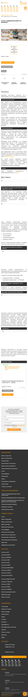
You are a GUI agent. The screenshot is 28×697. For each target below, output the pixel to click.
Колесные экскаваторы (7, 532)
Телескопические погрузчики (9, 468)
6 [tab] (15, 400)
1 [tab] (4, 400)
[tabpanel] (14, 381)
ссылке (17, 172)
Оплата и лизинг (5, 632)
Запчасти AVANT (5, 555)
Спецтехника (6, 452)
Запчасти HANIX (5, 565)
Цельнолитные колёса (7, 509)
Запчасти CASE (5, 560)
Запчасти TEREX (5, 584)
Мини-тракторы (5, 524)
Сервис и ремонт (7, 513)
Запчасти (4, 549)
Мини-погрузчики (6, 455)
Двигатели (4, 542)
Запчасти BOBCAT (6, 557)
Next (26, 381)
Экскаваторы (5, 461)
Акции (3, 616)
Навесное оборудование (9, 490)
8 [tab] (19, 400)
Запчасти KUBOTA (6, 570)
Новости (3, 629)
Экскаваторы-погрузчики (8, 463)
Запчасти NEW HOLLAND (8, 579)
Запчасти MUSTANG (6, 575)
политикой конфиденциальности (7, 695)
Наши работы (5, 614)
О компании (4, 606)
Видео (3, 637)
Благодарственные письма (8, 627)
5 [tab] (13, 400)
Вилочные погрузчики (7, 527)
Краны (3, 479)
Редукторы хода (5, 594)
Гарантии (3, 622)
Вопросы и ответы (6, 609)
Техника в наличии (6, 486)
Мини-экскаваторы (6, 458)
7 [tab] (17, 400)
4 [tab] (10, 400)
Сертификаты (5, 624)
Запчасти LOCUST (6, 573)
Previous (2, 381)
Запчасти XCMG (5, 586)
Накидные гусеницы (6, 507)
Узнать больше (7, 390)
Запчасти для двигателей (8, 592)
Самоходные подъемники (8, 481)
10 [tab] (23, 400)
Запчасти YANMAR (6, 589)
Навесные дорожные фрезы (9, 504)
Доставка (4, 634)
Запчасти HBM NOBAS (7, 567)
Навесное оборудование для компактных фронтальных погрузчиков (12, 501)
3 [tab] (8, 400)
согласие (3, 693)
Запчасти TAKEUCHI (6, 581)
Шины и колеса (5, 597)
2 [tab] (6, 400)
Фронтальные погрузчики (8, 466)
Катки (3, 471)
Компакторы (4, 484)
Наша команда (5, 611)
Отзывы (3, 619)
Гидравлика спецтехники (8, 545)
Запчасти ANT (5, 552)
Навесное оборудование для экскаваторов (13, 497)
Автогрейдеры (5, 473)
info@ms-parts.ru (9, 156)
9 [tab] (21, 400)
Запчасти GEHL (5, 562)
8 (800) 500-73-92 (9, 647)
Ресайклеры (4, 476)
